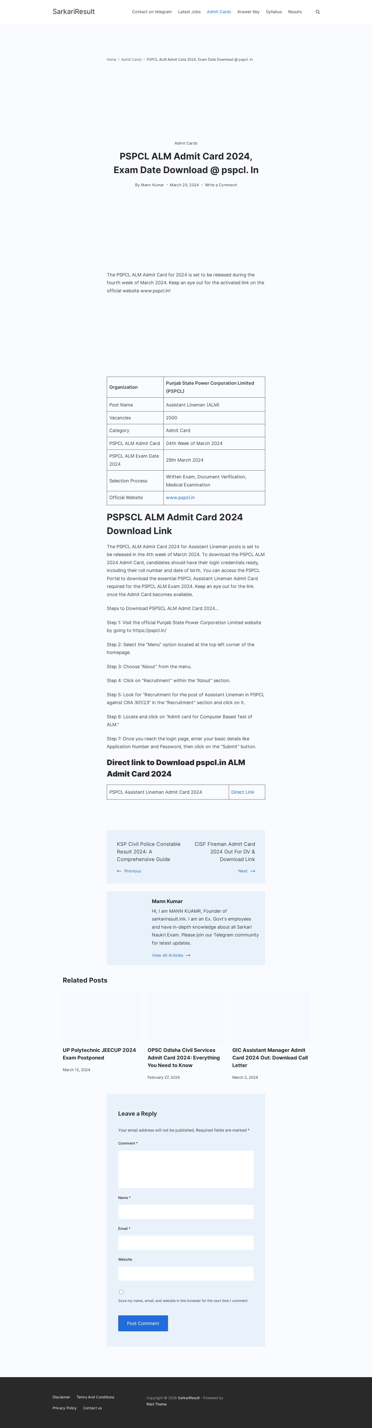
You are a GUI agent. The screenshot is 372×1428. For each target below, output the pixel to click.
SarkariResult (74, 11)
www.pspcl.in (180, 497)
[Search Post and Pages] (318, 12)
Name (124, 1197)
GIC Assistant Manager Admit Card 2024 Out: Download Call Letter (270, 1057)
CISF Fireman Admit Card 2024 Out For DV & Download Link (225, 851)
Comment (128, 1143)
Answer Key (248, 11)
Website (125, 1259)
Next (242, 870)
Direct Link (242, 792)
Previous (133, 870)
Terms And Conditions (95, 1397)
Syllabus (274, 11)
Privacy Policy (65, 1408)
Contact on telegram (152, 11)
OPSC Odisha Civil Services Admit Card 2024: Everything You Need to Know (184, 1057)
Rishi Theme (157, 1404)
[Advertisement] (186, 102)
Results (295, 11)
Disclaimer (61, 1397)
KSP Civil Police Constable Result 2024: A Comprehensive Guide (149, 851)
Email (124, 1228)
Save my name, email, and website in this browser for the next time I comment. (183, 1300)
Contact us (92, 1408)
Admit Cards (219, 11)
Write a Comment (221, 185)
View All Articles (167, 955)
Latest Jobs (189, 11)
